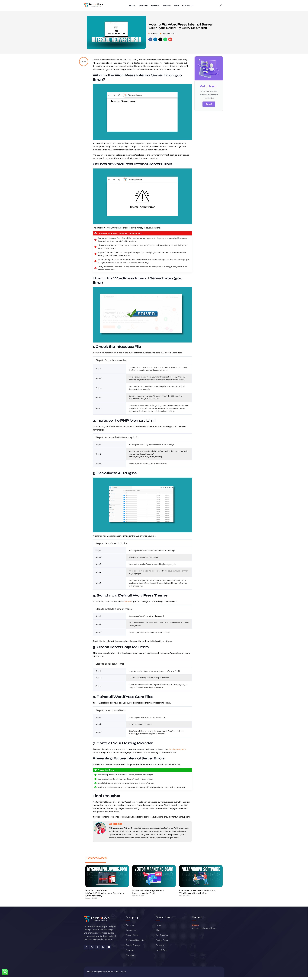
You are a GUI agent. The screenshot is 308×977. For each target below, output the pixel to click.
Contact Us (187, 5)
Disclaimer (130, 955)
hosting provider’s (177, 749)
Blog (176, 5)
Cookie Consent (133, 945)
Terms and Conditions (136, 940)
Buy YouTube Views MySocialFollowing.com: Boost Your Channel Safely (105, 893)
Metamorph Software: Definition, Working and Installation (197, 892)
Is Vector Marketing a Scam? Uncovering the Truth (148, 892)
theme (127, 601)
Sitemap (130, 950)
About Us (143, 5)
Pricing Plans (162, 940)
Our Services (162, 935)
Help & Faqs (161, 950)
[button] (150, 39)
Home (132, 5)
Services (167, 5)
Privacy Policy (132, 935)
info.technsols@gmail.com (204, 928)
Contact (209, 104)
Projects (155, 5)
